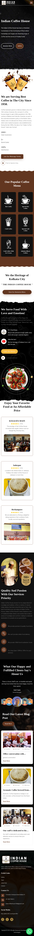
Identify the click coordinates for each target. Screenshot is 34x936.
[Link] (17, 740)
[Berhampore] (17, 531)
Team (2, 880)
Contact (3, 886)
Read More (8, 724)
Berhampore (17, 509)
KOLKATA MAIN (17, 421)
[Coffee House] (8, 3)
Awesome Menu (7, 46)
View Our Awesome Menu (17, 292)
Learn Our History (9, 351)
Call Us (20, 46)
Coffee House (27, 749)
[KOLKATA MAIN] (17, 443)
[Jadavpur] (17, 487)
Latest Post (4, 883)
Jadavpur (17, 465)
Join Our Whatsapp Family (12, 156)
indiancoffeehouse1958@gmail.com (15, 903)
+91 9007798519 (10, 899)
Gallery (3, 877)
